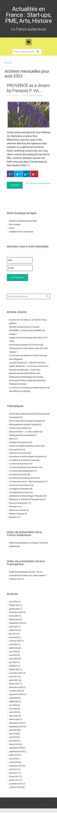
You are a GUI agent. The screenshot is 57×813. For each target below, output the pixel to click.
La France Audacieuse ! (19, 464)
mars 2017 (13, 773)
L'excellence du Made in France (22, 460)
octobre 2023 (15, 641)
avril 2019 (13, 741)
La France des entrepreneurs (21, 471)
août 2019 (13, 730)
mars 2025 (13, 616)
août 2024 (13, 626)
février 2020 (14, 719)
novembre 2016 (16, 784)
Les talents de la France (19, 492)
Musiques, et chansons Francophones (26, 499)
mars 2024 (13, 637)
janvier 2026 (14, 609)
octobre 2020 (15, 691)
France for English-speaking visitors (25, 446)
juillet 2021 (13, 680)
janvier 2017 (14, 780)
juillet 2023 (13, 648)
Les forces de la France (19, 485)
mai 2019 (13, 737)
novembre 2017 (16, 766)
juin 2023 (13, 651)
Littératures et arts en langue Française (26, 496)
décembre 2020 (16, 687)
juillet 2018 (13, 755)
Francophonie (15, 449)
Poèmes (12, 517)
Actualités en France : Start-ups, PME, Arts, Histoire (28, 15)
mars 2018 (13, 762)
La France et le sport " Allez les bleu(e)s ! (27, 481)
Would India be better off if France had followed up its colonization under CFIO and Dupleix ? (28, 348)
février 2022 (14, 669)
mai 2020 (13, 709)
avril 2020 (13, 712)
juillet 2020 (13, 701)
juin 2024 (13, 634)
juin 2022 (13, 662)
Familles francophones (19, 442)
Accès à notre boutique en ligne (23, 221)
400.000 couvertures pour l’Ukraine (24, 327)
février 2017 (14, 776)
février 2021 (14, 684)
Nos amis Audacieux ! (18, 503)
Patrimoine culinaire (17, 510)
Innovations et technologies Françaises (26, 456)
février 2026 (14, 605)
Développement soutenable (21, 435)
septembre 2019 (16, 726)
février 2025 (14, 619)
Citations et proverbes (18, 428)
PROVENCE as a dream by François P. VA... (28, 88)
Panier (11, 228)
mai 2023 (13, 655)
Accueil (8, 63)
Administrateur (35, 95)
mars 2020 (13, 716)
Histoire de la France (18, 453)
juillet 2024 (13, 630)
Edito (11, 439)
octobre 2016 (15, 787)
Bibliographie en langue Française (24, 424)
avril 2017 (13, 769)
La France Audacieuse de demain (23, 467)
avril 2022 (13, 666)
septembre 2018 (16, 751)
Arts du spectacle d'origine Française (25, 421)
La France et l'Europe (18, 474)
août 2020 (13, 698)
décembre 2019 (16, 723)
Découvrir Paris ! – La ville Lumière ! (24, 432)
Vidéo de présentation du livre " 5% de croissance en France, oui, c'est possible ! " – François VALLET (29, 575)
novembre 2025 (16, 612)
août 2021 (13, 676)
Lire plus (15, 185)
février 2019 (14, 744)
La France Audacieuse (13, 802)
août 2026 (13, 601)
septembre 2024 (16, 623)
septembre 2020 (16, 694)
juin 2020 (13, 705)
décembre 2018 (16, 748)
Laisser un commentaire (39, 183)
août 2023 (13, 644)
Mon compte (14, 224)
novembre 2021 (16, 673)
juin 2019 (13, 734)
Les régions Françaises (19, 489)
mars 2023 (13, 659)
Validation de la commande (21, 231)
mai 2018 (13, 759)
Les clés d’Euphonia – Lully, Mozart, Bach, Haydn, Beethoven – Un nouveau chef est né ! (29, 364)
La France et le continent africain (23, 478)
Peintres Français (16, 514)
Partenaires (14, 506)
